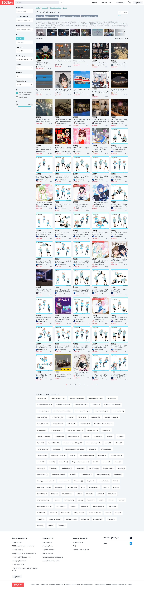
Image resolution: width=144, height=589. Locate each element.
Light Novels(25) (42, 455)
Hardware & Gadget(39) (94, 443)
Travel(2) (108, 512)
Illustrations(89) (85, 423)
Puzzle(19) (52, 462)
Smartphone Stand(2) (95, 512)
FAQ (74, 546)
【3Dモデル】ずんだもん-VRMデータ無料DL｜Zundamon (44, 203)
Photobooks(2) (41, 512)
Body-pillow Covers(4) (43, 500)
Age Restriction (21, 81)
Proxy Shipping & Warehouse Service (24, 553)
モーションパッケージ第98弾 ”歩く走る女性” (119, 177)
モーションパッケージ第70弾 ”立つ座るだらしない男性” (119, 205)
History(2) (118, 512)
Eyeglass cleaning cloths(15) (80, 462)
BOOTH (38, 8)
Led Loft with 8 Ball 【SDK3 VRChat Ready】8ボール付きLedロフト (44, 290)
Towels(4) (57, 500)
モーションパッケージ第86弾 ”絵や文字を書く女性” (81, 346)
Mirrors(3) (111, 500)
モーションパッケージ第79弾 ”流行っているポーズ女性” (81, 262)
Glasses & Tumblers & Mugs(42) (73, 443)
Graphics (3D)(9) (108, 468)
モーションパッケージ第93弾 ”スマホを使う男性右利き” (44, 262)
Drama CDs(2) (113, 506)
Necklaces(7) (118, 474)
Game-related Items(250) (83, 411)
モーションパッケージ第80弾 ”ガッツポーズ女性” (62, 346)
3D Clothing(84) (41, 430)
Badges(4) (101, 493)
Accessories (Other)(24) (58, 455)
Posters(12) (118, 462)
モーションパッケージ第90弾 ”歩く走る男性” (81, 177)
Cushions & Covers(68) (43, 436)
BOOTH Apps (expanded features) (23, 546)
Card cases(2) (65, 512)
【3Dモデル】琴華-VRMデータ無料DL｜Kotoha (81, 373)
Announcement (78, 542)
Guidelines (67, 584)
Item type (19, 72)
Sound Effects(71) (92, 430)
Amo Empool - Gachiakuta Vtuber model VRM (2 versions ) (63, 90)
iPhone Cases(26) (106, 449)
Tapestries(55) (98, 436)
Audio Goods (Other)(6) (44, 487)
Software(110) (72, 423)
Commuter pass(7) (64, 481)
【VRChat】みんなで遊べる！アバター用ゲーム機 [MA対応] (63, 318)
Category (19, 47)
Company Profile (34, 584)
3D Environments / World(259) (62, 411)
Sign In (94, 2)
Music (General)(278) (43, 411)
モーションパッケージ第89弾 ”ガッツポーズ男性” (119, 233)
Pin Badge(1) (85, 519)
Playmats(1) (61, 525)
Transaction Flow (48, 553)
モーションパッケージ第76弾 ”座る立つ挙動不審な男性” (81, 290)
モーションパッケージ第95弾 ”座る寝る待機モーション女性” (44, 375)
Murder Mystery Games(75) (75, 430)
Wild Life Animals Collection (63, 61)
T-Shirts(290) (96, 404)
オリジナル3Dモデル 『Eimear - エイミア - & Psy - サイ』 (100, 92)
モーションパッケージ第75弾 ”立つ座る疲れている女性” (43, 346)
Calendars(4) (112, 493)
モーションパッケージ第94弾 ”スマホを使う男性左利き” (100, 290)
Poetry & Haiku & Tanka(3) (44, 506)
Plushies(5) (54, 493)
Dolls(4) (80, 500)
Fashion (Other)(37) (42, 449)
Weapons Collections (79, 61)
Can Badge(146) (95, 417)
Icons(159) (71, 417)
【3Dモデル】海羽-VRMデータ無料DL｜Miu (100, 203)
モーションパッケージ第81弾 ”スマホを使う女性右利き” (119, 375)
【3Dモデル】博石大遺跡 (43, 119)
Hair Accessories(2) (98, 506)
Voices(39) (108, 443)
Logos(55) (86, 436)
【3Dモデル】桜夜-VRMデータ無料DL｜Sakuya (81, 205)
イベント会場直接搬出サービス (21, 557)
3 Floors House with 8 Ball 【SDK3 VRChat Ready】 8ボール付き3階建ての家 (100, 120)
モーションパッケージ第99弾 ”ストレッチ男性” (119, 346)
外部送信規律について (87, 584)
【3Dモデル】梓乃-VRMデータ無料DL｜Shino (100, 318)
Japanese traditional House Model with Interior (119, 90)
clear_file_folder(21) (116, 455)
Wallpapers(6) (59, 487)
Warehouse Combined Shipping (53, 557)
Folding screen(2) (79, 512)
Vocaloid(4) (89, 493)
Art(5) (83, 487)
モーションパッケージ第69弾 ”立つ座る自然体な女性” (44, 177)
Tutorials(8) (73, 474)
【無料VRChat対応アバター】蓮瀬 (43, 63)
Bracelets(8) (121, 468)
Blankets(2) (53, 512)
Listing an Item (16, 542)
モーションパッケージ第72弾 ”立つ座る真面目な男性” (119, 318)
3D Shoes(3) (84, 506)
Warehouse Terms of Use (56, 584)
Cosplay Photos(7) (86, 474)
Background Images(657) (44, 404)
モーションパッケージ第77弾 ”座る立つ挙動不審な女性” (100, 375)
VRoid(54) (110, 436)
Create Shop (120, 2)
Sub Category (20, 56)
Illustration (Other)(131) (111, 417)
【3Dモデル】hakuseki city (119, 63)
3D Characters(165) (57, 417)
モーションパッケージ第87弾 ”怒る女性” (62, 205)
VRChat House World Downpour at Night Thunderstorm (63, 120)
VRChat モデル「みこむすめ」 (81, 148)
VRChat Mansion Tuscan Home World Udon (81, 120)
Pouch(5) (116, 487)
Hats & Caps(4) (69, 500)
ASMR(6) (115, 481)
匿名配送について (17, 549)
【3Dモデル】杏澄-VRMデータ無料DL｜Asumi (100, 261)
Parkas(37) (119, 443)
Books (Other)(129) (42, 423)
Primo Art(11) (53, 468)
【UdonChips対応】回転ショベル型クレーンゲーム (100, 148)
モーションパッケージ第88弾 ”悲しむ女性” (100, 233)
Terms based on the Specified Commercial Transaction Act (110, 584)
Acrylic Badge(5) (42, 493)
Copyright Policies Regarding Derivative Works (25, 569)
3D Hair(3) (73, 506)
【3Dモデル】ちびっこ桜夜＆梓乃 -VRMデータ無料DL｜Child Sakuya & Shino (119, 260)
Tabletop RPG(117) (58, 423)
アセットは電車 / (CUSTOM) (81, 90)
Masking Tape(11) (67, 468)
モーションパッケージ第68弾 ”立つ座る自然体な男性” (119, 148)
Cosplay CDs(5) (94, 487)
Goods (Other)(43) (53, 443)
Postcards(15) (63, 462)
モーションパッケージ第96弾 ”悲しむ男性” (119, 290)
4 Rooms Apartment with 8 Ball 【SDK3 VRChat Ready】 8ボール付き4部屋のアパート (44, 148)
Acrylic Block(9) (94, 468)
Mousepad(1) (111, 519)
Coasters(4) (90, 500)
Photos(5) (106, 487)
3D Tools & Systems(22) (87, 455)
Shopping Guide (48, 546)
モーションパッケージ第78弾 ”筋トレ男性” (62, 233)
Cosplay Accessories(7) (103, 474)
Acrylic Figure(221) (118, 411)
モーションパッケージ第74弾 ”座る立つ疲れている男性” (62, 177)
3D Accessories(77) (56, 430)
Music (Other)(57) (73, 436)
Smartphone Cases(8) (58, 474)
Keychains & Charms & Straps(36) (74, 449)
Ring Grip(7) (90, 481)
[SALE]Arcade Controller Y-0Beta (44, 90)
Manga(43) (120, 436)
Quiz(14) (95, 462)
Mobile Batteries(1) (71, 519)
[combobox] (37, 2)
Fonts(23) (72, 455)
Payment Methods (48, 549)
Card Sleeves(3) (61, 506)
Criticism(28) (92, 449)
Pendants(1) (40, 519)
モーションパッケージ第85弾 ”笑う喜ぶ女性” (81, 318)
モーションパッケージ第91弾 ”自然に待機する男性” (100, 346)
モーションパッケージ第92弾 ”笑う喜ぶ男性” (100, 177)
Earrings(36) (56, 449)
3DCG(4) (79, 493)
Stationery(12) (41, 468)
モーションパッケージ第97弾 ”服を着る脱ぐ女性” (43, 318)
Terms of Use (44, 584)
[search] (57, 2)
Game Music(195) (42, 417)
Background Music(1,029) (95, 398)
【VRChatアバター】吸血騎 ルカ (63, 148)
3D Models (45, 8)
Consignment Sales (18, 564)
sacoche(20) (40, 462)
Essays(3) (122, 500)
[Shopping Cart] (129, 2)
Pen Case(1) (40, 525)
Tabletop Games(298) (81, 404)
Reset (119, 15)
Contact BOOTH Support (81, 549)
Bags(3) (101, 500)
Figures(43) (40, 443)
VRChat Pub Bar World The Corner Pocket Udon (119, 120)
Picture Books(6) (104, 481)
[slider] (17, 106)
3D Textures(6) (72, 487)
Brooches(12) (106, 462)
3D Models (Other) (55, 8)
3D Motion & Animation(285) (112, 404)
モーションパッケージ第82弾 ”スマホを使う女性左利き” (81, 233)
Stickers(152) (82, 417)
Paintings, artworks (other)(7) (45, 481)
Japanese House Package (100, 63)
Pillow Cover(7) (78, 481)
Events (18, 64)
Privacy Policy (76, 584)
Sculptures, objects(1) (55, 519)
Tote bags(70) (106, 430)
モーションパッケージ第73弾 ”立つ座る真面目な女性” (62, 290)
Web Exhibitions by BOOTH (51, 561)
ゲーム (65, 8)
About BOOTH (106, 2)
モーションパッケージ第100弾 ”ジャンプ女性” (63, 261)
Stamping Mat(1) (98, 519)
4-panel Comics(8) (42, 474)
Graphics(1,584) (42, 398)
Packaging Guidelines (19, 561)
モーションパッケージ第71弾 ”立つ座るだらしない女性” (43, 233)
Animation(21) (102, 455)
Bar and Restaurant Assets (63, 374)
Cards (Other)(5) (67, 493)
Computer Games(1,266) (58, 398)
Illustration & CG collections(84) (103, 423)
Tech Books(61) (59, 436)
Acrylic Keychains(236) (101, 411)
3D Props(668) (112, 398)
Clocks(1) (51, 525)
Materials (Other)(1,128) (77, 398)
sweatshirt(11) (81, 468)
